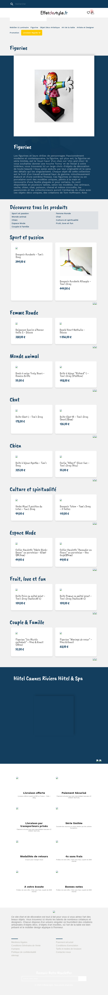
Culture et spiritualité (67, 220)
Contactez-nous (63, 952)
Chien (15, 220)
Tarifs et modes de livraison (68, 949)
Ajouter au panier (34, 285)
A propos (15, 949)
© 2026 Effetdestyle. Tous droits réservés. (54, 985)
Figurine (22, 146)
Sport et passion (20, 213)
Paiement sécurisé (64, 942)
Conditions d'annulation (67, 945)
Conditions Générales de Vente (26, 945)
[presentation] (94, 303)
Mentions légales (19, 942)
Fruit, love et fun (64, 223)
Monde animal (19, 216)
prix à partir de (77, 505)
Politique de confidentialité (23, 952)
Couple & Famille (20, 226)
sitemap (15, 955)
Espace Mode (18, 223)
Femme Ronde (63, 213)
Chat (58, 216)
